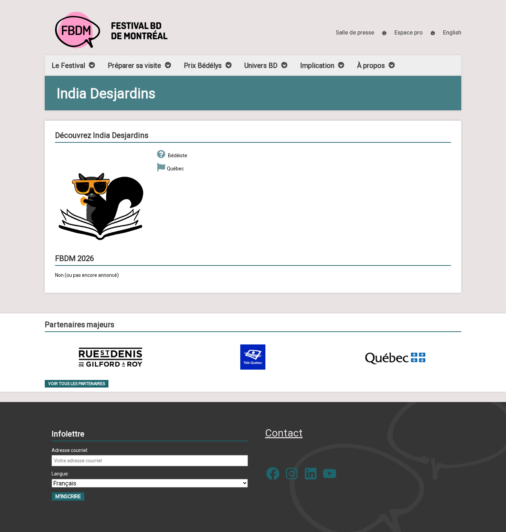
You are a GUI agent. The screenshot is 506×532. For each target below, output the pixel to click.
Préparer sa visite (134, 65)
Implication (317, 65)
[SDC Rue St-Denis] (111, 357)
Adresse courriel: (70, 450)
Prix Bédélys (203, 65)
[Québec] (395, 357)
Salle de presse (355, 32)
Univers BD (260, 65)
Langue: (60, 473)
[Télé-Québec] (252, 357)
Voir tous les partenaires (76, 383)
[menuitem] (452, 32)
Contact (284, 433)
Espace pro (408, 32)
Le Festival (68, 65)
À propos (371, 65)
